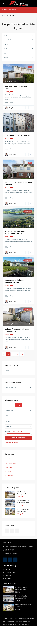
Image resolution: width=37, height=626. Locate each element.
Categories (9, 410)
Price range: (8, 431)
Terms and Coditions (9, 624)
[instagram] (17, 531)
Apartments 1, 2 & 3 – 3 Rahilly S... (18, 135)
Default (6, 57)
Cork (14, 81)
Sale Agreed (7, 40)
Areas (5, 53)
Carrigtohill (9, 81)
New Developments (10, 463)
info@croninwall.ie (11, 553)
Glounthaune (10, 226)
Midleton (12, 130)
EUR (7, 370)
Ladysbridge (10, 275)
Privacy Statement (23, 624)
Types (5, 35)
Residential (8, 459)
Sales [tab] (18, 405)
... (10, 99)
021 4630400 (9, 550)
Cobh (7, 130)
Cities (5, 48)
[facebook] (7, 531)
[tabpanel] (18, 426)
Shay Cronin (12, 108)
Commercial (8, 467)
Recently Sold (9, 475)
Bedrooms (9, 426)
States (6, 44)
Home (3, 15)
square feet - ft (11, 387)
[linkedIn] (12, 531)
